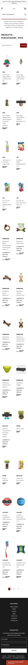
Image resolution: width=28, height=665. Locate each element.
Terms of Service (6, 658)
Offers (14, 609)
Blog (14, 614)
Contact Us (14, 620)
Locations (14, 618)
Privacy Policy (20, 656)
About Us (14, 616)
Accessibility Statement (18, 658)
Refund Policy (11, 656)
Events (14, 611)
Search (5, 656)
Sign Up (14, 651)
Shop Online (14, 607)
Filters (23, 45)
